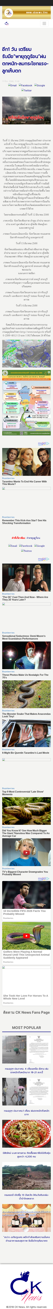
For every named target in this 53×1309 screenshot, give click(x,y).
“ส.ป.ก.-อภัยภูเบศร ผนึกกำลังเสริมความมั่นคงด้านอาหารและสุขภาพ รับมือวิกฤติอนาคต (26, 1239)
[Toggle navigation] (44, 23)
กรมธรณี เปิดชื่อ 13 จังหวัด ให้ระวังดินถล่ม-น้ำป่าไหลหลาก (26, 1196)
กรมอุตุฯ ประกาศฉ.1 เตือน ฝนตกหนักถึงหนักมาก (26, 1112)
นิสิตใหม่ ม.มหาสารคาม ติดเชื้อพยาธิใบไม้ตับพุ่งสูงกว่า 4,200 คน (26, 1154)
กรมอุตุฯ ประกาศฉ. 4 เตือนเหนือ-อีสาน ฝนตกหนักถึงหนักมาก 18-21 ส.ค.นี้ (26, 1070)
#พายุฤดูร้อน (33, 538)
